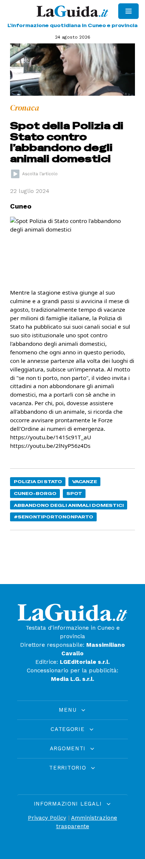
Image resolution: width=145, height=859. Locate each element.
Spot (74, 493)
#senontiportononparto (53, 516)
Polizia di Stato (38, 481)
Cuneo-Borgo (35, 493)
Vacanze (84, 481)
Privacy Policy (47, 817)
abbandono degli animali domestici (69, 505)
